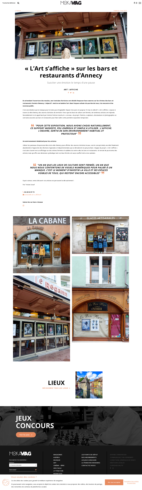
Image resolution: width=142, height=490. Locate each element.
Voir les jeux (25, 435)
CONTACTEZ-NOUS (88, 465)
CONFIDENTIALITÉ (116, 465)
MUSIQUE (56, 460)
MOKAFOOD (57, 473)
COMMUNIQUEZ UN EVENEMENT (121, 457)
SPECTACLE (57, 468)
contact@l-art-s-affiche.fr (33, 195)
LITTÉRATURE (58, 471)
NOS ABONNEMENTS (89, 457)
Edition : (12, 462)
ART (54, 463)
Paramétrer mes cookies (131, 481)
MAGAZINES (57, 455)
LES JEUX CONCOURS (89, 460)
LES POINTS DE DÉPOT (90, 455)
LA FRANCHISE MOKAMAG (91, 463)
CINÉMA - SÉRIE (58, 465)
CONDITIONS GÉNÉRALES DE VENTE (123, 460)
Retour (18, 11)
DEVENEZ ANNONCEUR (118, 455)
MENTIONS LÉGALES (117, 463)
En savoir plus (131, 483)
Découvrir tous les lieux (56, 388)
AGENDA (56, 457)
